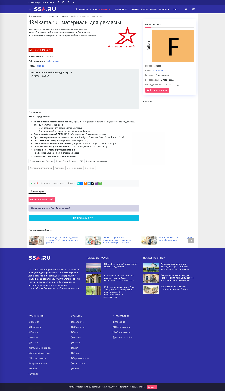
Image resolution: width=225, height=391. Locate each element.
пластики (90, 168)
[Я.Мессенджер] (78, 183)
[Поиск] (186, 9)
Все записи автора (158, 90)
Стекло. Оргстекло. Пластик (41, 161)
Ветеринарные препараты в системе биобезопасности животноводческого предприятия (186, 240)
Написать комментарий (41, 199)
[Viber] (96, 183)
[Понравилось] (31, 183)
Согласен (151, 387)
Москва (40, 65)
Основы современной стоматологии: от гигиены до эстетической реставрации (72, 240)
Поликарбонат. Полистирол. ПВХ (69, 161)
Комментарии (37, 191)
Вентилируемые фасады (96, 161)
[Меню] (29, 9)
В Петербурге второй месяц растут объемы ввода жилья (120, 265)
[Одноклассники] (85, 183)
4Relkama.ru (53, 61)
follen (72, 183)
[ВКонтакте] (81, 183)
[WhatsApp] (100, 183)
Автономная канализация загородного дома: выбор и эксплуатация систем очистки (175, 266)
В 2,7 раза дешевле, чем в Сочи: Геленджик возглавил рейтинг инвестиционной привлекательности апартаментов (119, 292)
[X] (92, 183)
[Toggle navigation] (193, 9)
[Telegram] (74, 2)
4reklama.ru (158, 70)
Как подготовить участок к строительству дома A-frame (174, 287)
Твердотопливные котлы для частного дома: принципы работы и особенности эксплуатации (177, 278)
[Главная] (76, 9)
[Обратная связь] (64, 2)
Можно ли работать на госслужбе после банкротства (130, 238)
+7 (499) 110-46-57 (42, 50)
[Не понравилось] (37, 183)
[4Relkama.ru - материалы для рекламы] (122, 37)
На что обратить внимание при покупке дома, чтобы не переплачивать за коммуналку (119, 278)
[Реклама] (69, 2)
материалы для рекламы (41, 168)
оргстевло (60, 168)
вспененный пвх (75, 168)
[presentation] (34, 240)
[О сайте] (59, 2)
